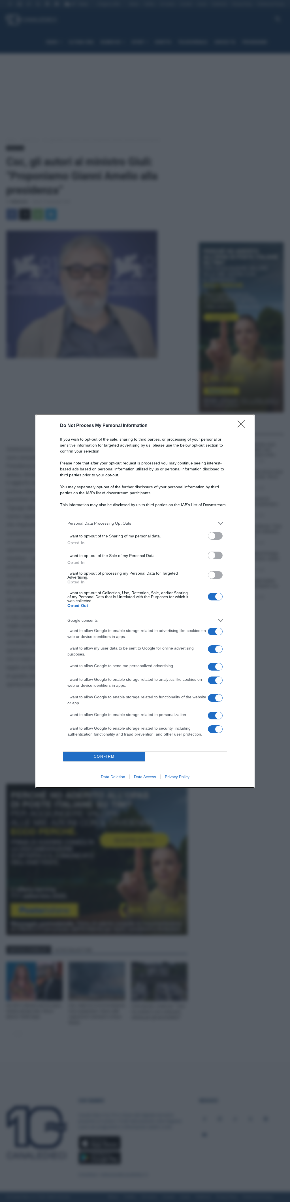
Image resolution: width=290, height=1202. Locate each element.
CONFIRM (104, 756)
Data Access (145, 776)
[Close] (243, 425)
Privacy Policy (177, 776)
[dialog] (145, 601)
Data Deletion (113, 776)
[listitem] (145, 523)
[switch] (215, 536)
